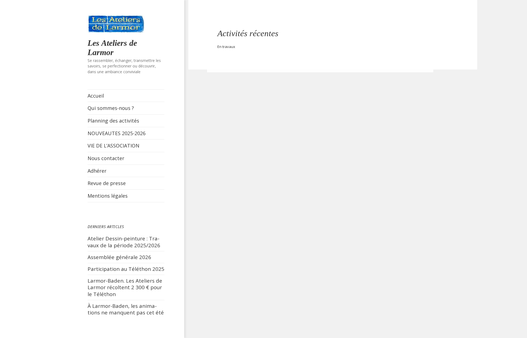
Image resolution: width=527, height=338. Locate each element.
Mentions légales (108, 195)
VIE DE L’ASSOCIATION (113, 145)
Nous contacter (106, 158)
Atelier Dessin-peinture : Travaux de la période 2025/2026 (124, 242)
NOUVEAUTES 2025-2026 (116, 133)
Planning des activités (113, 120)
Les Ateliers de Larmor (112, 47)
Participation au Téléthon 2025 (126, 268)
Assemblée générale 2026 (119, 257)
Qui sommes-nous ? (111, 108)
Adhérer (97, 170)
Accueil (96, 95)
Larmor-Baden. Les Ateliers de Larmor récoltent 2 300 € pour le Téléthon (125, 287)
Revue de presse (107, 183)
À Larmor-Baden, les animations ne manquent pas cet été (126, 309)
